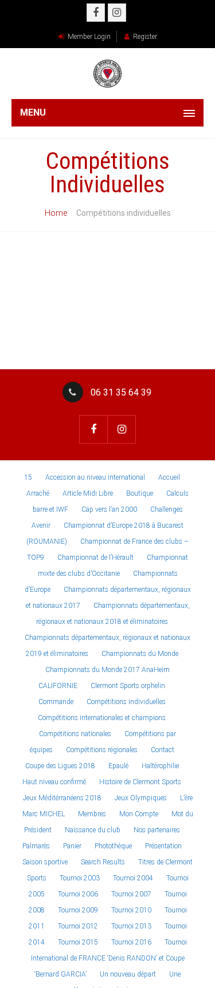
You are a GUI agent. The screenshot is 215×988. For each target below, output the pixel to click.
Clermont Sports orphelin (128, 686)
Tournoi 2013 (131, 926)
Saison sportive (45, 862)
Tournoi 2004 (133, 878)
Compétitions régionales (102, 750)
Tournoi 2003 (80, 878)
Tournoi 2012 (78, 926)
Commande (55, 702)
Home (56, 213)
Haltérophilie (160, 766)
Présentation (163, 846)
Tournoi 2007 (131, 894)
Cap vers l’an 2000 (109, 509)
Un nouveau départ (128, 974)
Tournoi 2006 (78, 894)
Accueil (169, 477)
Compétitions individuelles (126, 702)
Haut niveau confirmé (54, 782)
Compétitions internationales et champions (102, 718)
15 (28, 477)
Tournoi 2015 (78, 942)
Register (145, 37)
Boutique (139, 493)
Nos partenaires (157, 830)
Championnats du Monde (139, 654)
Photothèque (113, 846)
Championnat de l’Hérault (95, 558)
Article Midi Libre (87, 493)
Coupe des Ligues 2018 (60, 766)
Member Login (89, 37)
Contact (162, 750)
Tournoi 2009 (78, 910)
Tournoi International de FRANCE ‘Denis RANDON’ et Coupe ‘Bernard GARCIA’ (109, 958)
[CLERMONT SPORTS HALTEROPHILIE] (107, 74)
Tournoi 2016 (131, 942)
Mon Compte (138, 814)
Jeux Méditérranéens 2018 (62, 798)
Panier (72, 846)
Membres (92, 814)
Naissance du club (92, 830)
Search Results (103, 862)
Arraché (37, 493)
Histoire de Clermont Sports (140, 782)
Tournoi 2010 (131, 910)
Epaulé (118, 766)
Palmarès (36, 846)
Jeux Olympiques (141, 798)
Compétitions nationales (75, 734)
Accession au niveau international (95, 477)
